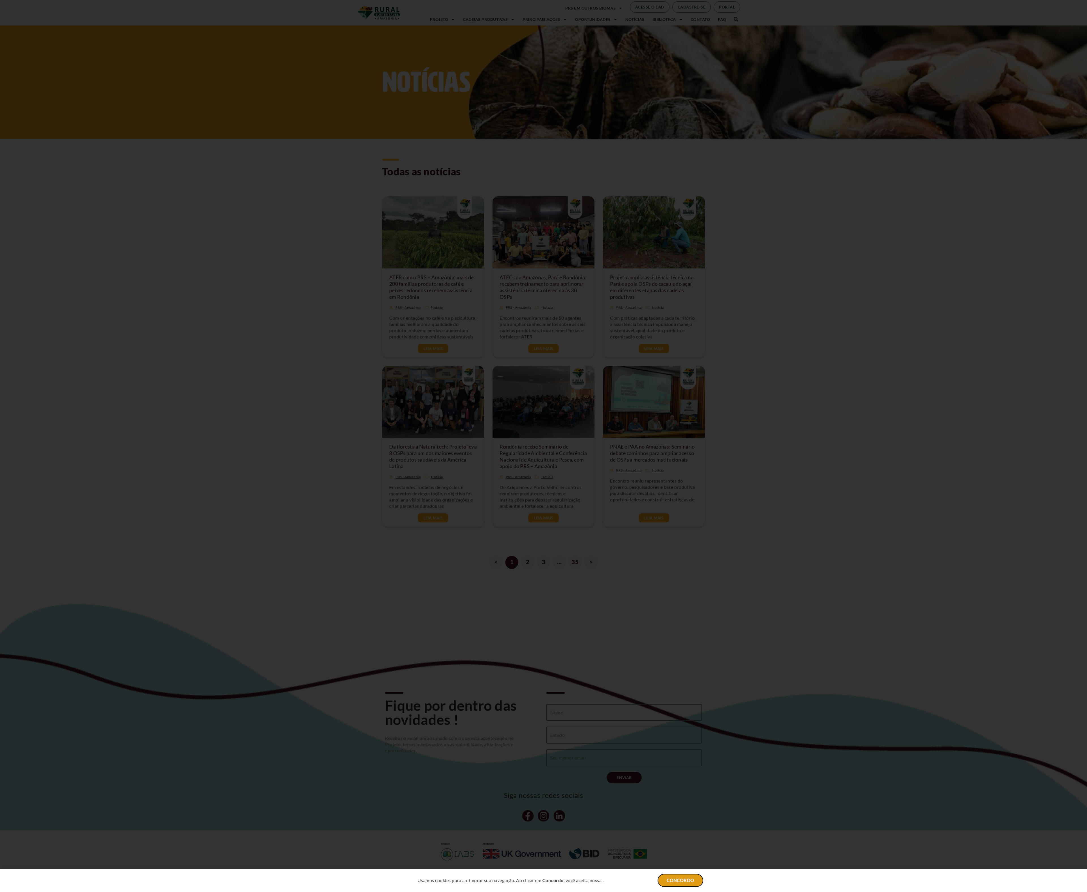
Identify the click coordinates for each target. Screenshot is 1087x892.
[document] (543, 446)
